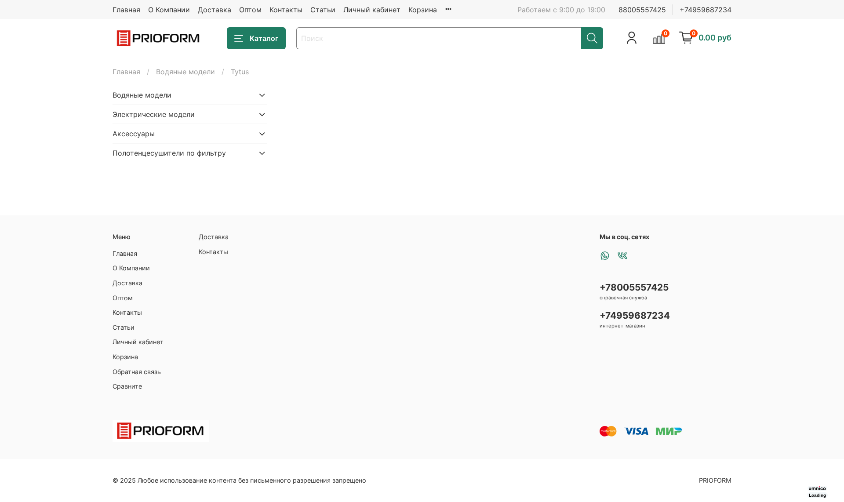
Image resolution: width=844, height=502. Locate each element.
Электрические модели (154, 114)
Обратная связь (137, 371)
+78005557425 (634, 287)
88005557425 (642, 9)
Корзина (422, 9)
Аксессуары (134, 133)
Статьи (322, 9)
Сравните (127, 386)
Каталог (264, 38)
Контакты (285, 9)
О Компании (169, 9)
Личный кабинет (371, 9)
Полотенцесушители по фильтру (169, 153)
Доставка (214, 9)
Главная (126, 9)
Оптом (250, 9)
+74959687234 (705, 9)
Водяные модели (185, 71)
